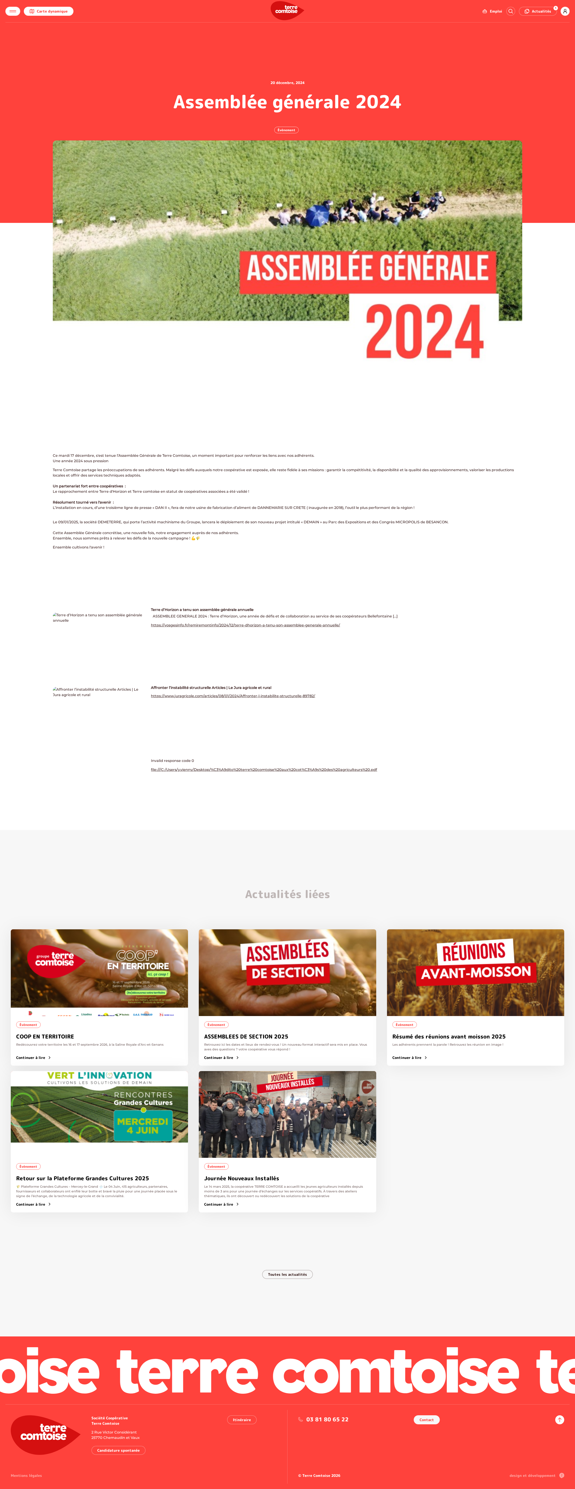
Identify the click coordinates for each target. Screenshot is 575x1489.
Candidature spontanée (118, 1450)
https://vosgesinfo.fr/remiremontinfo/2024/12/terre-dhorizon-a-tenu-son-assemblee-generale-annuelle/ (245, 625)
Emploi (496, 11)
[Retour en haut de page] (559, 1419)
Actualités (544, 10)
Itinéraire (242, 1419)
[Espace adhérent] (565, 11)
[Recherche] (510, 11)
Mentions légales (26, 1475)
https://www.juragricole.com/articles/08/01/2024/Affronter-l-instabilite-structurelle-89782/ (233, 696)
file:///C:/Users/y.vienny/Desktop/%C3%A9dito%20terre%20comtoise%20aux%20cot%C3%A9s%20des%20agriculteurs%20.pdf (264, 770)
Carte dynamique (52, 11)
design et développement (533, 1475)
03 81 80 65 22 (327, 1419)
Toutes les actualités (287, 1274)
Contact (427, 1419)
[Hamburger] (12, 11)
